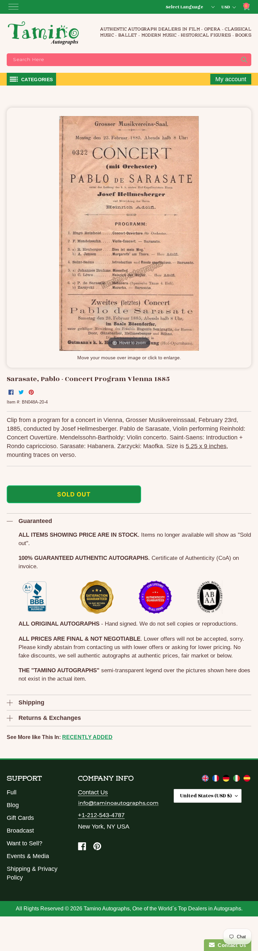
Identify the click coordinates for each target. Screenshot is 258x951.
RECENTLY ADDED (87, 737)
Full (11, 792)
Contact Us (93, 792)
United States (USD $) (206, 796)
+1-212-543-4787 (101, 815)
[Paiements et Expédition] (216, 779)
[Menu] (13, 6)
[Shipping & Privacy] (206, 779)
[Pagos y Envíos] (247, 779)
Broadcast (20, 830)
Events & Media (28, 856)
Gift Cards (20, 817)
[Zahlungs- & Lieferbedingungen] (227, 779)
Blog (13, 805)
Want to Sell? (24, 843)
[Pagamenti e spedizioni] (237, 779)
